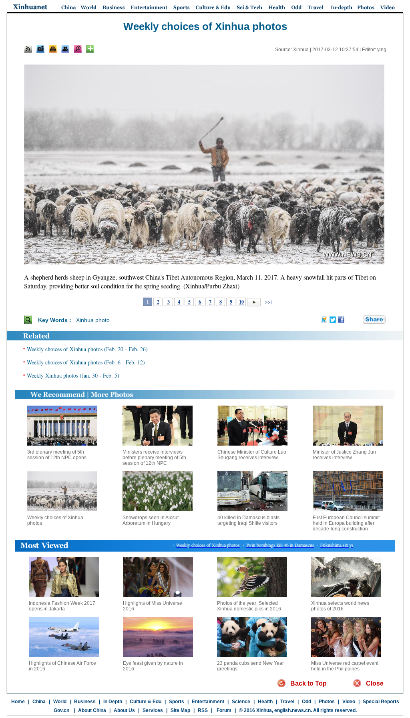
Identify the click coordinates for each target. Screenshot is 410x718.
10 (241, 301)
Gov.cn (61, 710)
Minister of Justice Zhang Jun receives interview (344, 454)
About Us (124, 710)
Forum (223, 710)
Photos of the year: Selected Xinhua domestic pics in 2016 (249, 606)
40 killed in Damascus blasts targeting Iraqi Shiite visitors (248, 520)
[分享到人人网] (357, 319)
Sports (176, 701)
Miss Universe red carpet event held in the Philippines (344, 666)
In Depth (112, 701)
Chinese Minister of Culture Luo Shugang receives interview (251, 454)
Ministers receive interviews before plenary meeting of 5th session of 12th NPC (154, 457)
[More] (90, 49)
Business (85, 701)
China (39, 701)
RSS (203, 710)
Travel (287, 701)
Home (18, 701)
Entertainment (208, 701)
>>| (267, 301)
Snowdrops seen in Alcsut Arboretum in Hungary (151, 520)
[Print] (53, 49)
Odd (306, 701)
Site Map (180, 710)
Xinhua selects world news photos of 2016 (340, 606)
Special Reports (381, 701)
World (59, 701)
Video (348, 701)
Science (241, 701)
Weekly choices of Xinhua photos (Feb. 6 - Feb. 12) (86, 362)
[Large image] (78, 49)
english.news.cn (292, 710)
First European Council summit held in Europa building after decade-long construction (346, 523)
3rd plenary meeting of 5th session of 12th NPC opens (56, 454)
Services (153, 710)
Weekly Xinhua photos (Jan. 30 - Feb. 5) (73, 375)
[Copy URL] (65, 49)
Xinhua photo (93, 320)
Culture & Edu (145, 701)
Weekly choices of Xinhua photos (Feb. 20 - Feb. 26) (87, 349)
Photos (327, 701)
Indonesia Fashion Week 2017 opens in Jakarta (62, 606)
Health (265, 701)
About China (92, 710)
